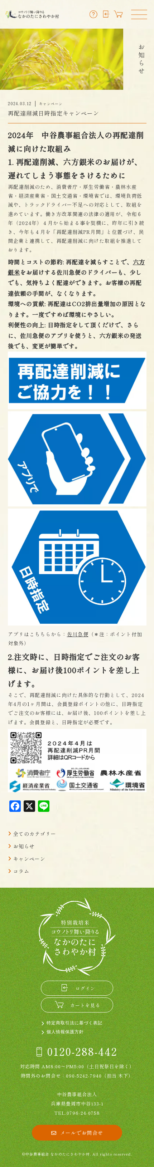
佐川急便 (77, 634)
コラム (21, 871)
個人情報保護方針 (65, 1031)
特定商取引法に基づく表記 (74, 1022)
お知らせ (24, 846)
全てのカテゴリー (34, 833)
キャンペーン (29, 858)
